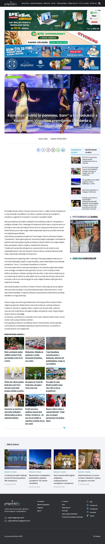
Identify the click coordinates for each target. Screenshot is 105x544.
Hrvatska (25, 3)
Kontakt (65, 511)
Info (63, 505)
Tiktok (92, 516)
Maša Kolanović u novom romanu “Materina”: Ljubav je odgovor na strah (89, 478)
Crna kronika (62, 3)
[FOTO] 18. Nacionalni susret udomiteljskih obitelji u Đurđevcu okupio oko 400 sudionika (90, 171)
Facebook (93, 505)
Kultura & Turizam (13, 77)
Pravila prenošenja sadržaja (72, 517)
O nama (65, 501)
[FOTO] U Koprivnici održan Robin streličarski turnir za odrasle (89, 160)
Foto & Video (84, 3)
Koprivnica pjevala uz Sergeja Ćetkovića (90, 191)
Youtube (93, 512)
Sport (53, 3)
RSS (91, 502)
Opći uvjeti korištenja (69, 514)
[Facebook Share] (43, 150)
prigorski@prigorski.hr (16, 518)
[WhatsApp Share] (58, 150)
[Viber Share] (48, 150)
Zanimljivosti (73, 3)
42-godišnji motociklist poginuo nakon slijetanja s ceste (90, 182)
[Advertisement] (35, 166)
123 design (96, 536)
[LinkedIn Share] (63, 150)
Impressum (66, 508)
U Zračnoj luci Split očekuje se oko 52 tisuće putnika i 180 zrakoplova (16, 478)
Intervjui (93, 3)
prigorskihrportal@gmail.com (19, 521)
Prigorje (46, 3)
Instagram (94, 509)
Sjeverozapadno (36, 3)
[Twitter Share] (53, 150)
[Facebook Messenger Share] (39, 150)
